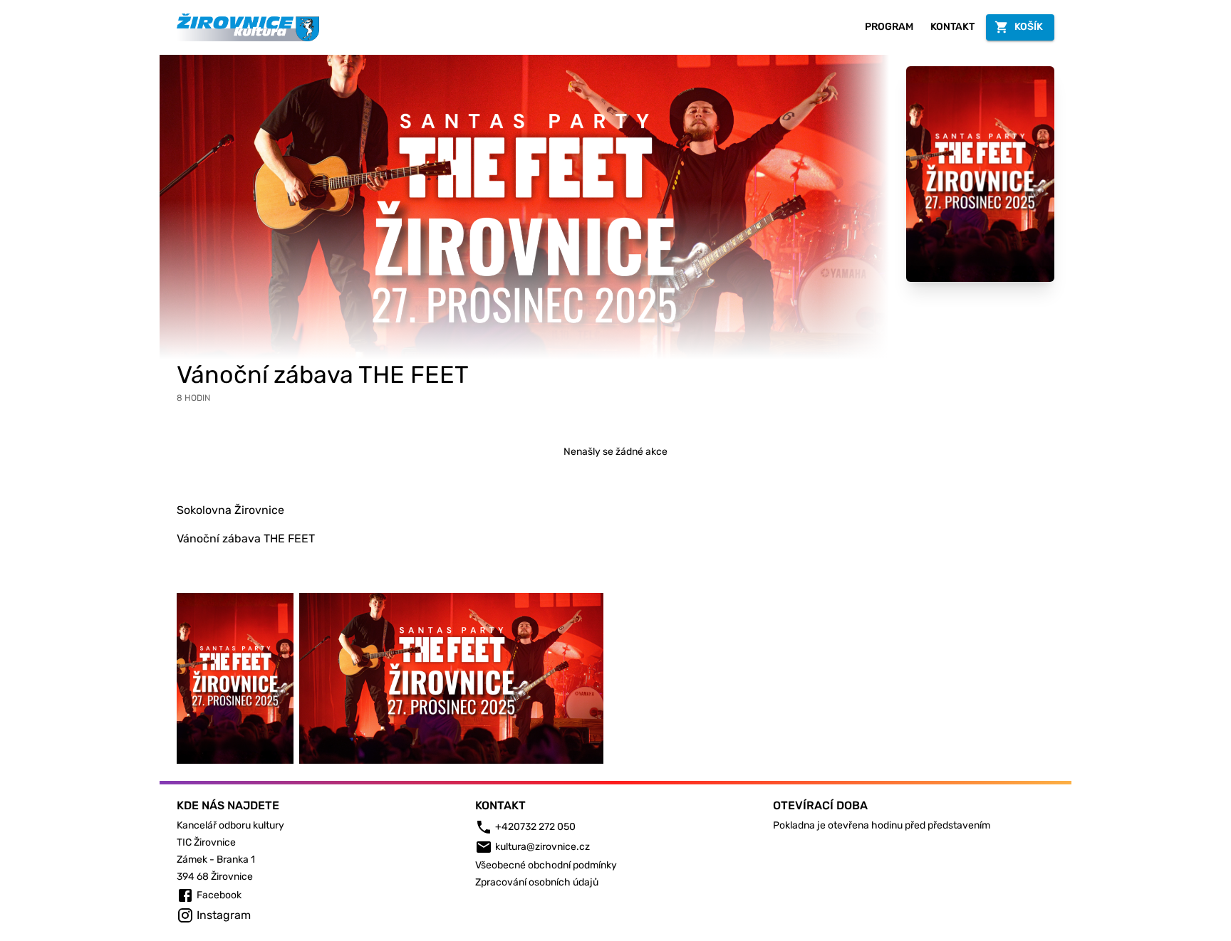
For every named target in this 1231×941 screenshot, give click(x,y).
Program (889, 27)
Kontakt (952, 27)
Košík (1028, 27)
